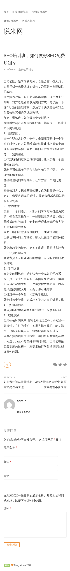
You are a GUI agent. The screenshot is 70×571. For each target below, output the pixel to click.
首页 (6, 11)
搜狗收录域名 (40, 11)
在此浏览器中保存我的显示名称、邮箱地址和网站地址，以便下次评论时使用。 (34, 498)
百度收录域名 (20, 11)
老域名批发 (28, 20)
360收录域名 (11, 20)
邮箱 (7, 461)
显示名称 (10, 447)
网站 (6, 476)
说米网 (13, 31)
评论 (7, 508)
